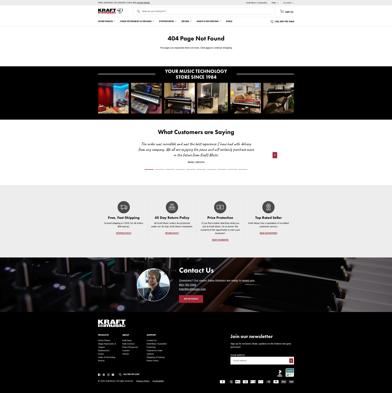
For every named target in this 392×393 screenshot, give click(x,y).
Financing (151, 347)
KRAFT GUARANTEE (220, 240)
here (208, 47)
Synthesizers (103, 350)
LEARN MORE (143, 3)
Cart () (288, 12)
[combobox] (208, 11)
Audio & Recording (106, 357)
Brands (101, 360)
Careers (126, 350)
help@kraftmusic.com (192, 289)
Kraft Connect (128, 344)
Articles (125, 354)
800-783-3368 (187, 284)
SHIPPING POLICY (123, 233)
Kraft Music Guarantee (157, 344)
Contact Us (152, 340)
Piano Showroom (130, 347)
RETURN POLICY (172, 233)
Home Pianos (104, 340)
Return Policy (153, 360)
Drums (101, 354)
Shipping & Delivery (156, 357)
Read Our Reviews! (268, 233)
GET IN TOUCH (191, 299)
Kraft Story (127, 340)
